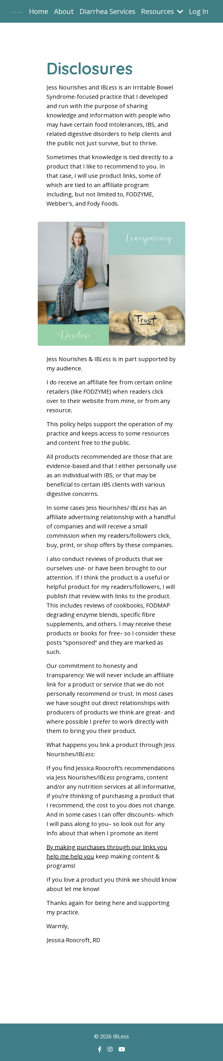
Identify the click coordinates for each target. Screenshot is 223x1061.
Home (38, 11)
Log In (198, 11)
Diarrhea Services (107, 11)
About (64, 11)
